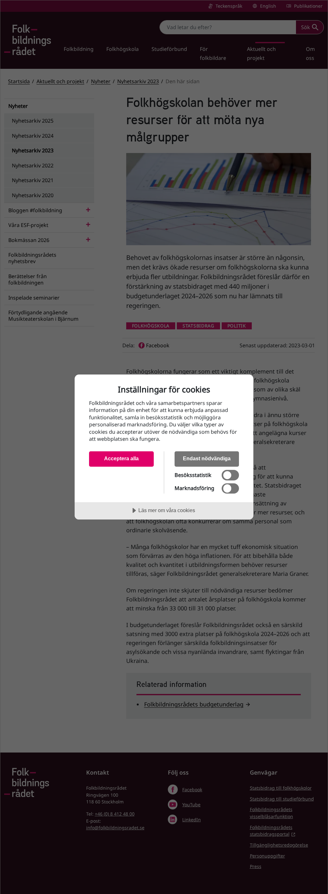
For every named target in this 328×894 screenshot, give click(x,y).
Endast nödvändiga (207, 458)
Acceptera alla (121, 458)
